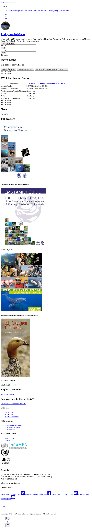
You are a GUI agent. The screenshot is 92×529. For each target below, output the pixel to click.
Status (31, 83)
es (6, 18)
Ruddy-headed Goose (13, 34)
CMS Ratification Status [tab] (25, 69)
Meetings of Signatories (13, 425)
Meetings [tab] (12, 69)
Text (62, 83)
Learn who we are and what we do (13, 404)
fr (6, 16)
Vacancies (8, 440)
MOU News (9, 413)
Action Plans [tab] (39, 69)
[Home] (5, 30)
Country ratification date (48, 83)
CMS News (9, 415)
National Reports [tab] (51, 69)
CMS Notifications (12, 417)
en (6, 14)
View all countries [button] (7, 394)
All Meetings (10, 429)
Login (3, 506)
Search (3, 45)
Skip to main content (8, 2)
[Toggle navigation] (7, 518)
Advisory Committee (12, 427)
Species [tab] (4, 69)
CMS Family (10, 438)
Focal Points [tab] (63, 69)
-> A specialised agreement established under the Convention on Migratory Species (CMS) (37, 11)
